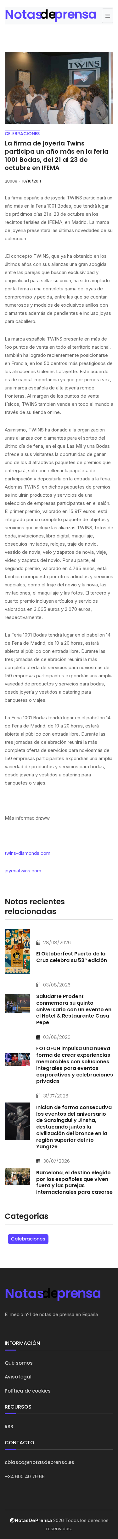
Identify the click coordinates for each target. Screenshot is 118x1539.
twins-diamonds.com (27, 853)
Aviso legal (18, 1376)
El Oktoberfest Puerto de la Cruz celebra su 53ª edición (71, 957)
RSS (9, 1426)
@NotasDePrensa (31, 1520)
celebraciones (22, 133)
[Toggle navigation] (107, 15)
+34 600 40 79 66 (25, 1476)
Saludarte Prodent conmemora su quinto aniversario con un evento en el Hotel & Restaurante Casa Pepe (73, 1009)
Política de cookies (28, 1391)
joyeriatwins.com (23, 871)
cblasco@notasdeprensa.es (39, 1462)
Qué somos (19, 1363)
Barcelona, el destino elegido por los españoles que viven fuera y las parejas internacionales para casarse (74, 1182)
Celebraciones (28, 1238)
